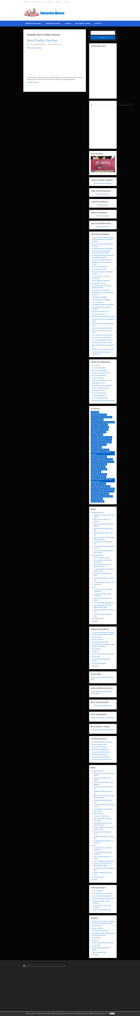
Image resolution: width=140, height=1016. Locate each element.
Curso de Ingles (96, 447)
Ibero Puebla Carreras (42, 40)
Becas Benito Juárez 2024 (100, 642)
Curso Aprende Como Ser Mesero (102, 335)
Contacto (98, 23)
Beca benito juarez (105, 417)
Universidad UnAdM (98, 501)
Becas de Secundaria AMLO (100, 373)
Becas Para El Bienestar (99, 393)
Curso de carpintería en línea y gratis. (103, 898)
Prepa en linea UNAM (98, 390)
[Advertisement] (103, 72)
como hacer (101, 432)
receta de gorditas (108, 489)
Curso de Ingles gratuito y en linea (102, 459)
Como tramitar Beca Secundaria (101, 442)
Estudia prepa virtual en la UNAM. (102, 342)
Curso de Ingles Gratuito (99, 456)
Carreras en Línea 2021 (99, 269)
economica (110, 462)
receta (108, 486)
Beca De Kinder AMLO (99, 368)
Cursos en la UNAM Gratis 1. (101, 557)
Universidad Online (53, 23)
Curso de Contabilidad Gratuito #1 (102, 340)
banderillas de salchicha (99, 414)
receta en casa (109, 491)
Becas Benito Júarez (82, 23)
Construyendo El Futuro (99, 445)
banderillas (95, 412)
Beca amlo (95, 417)
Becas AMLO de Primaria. (99, 747)
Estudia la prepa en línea (99, 464)
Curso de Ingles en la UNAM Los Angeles (101, 453)
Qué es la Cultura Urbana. (99, 267)
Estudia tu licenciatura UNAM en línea (103, 316)
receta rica (95, 496)
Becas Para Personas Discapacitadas (103, 400)
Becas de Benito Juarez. (99, 744)
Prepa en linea (100, 484)
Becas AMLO (96, 365)
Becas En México (37, 2)
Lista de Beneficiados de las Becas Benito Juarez (102, 480)
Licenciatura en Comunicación (101, 290)
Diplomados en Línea (98, 383)
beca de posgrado (97, 419)
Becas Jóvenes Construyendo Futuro (103, 422)
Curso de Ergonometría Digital (101, 299)
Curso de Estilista (97, 302)
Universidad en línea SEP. (99, 754)
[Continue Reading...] (33, 82)
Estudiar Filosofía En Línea (100, 311)
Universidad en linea (106, 496)
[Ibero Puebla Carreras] (54, 61)
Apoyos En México (97, 639)
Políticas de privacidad (99, 663)
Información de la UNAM (99, 469)
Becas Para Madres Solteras (100, 388)
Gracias (112, 1013)
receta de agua (96, 489)
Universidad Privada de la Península (103, 304)
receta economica (97, 491)
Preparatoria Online (33, 23)
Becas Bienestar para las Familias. (102, 742)
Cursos (67, 23)
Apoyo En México (48, 2)
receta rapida (104, 494)
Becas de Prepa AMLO (99, 375)
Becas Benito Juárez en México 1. (102, 260)
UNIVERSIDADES (97, 499)
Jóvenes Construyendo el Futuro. (102, 380)
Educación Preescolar (98, 283)
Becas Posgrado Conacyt (99, 424)
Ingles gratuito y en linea (99, 474)
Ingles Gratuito (96, 472)
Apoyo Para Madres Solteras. (101, 752)
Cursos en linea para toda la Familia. (103, 654)
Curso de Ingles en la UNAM (100, 450)
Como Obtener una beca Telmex (101, 437)
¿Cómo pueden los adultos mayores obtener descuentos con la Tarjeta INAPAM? (103, 239)
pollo (93, 484)
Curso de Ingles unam (98, 462)
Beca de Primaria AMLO (99, 370)
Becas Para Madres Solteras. (100, 757)
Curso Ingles (66, 2)
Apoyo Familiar (96, 637)
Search (103, 37)
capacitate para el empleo (100, 429)
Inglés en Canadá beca (98, 477)
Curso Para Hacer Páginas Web (101, 337)
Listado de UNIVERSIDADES (37, 44)
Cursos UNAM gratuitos (99, 395)
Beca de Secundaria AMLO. (100, 749)
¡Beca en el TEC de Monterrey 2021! (103, 349)
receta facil (95, 494)
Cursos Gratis (96, 656)
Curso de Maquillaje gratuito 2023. (103, 603)
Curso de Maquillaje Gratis (100, 398)
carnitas (94, 432)
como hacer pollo (97, 434)
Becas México (96, 649)
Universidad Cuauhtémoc (99, 297)
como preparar (96, 439)
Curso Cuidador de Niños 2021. (101, 280)
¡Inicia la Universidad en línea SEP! (102, 328)
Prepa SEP (57, 2)
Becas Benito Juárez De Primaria (102, 385)
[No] (138, 1014)
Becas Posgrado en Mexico (100, 427)
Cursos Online (26, 2)
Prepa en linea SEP (98, 378)
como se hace (106, 439)
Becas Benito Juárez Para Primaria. (102, 248)
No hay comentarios (56, 44)
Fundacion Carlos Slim (98, 467)
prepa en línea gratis (98, 486)
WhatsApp (95, 666)
